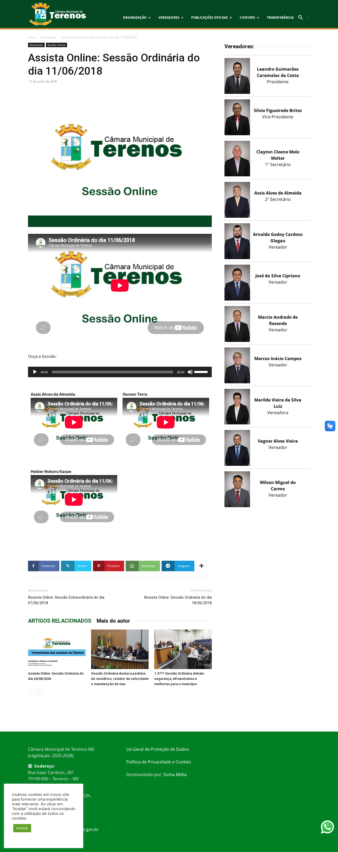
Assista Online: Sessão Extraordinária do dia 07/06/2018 (66, 600)
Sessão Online (56, 45)
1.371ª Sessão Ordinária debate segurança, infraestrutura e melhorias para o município (179, 678)
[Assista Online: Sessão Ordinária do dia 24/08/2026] (57, 649)
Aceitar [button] (22, 828)
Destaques (49, 37)
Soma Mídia (175, 774)
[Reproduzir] (34, 372)
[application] (120, 372)
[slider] (201, 371)
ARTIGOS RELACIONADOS (59, 621)
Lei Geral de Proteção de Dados (157, 749)
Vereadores (168, 17)
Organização (135, 17)
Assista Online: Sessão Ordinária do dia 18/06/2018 (178, 600)
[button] (302, 18)
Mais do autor (113, 621)
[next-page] (39, 692)
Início (32, 37)
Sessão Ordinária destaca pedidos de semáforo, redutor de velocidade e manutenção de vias (120, 678)
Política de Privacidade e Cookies (158, 762)
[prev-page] (31, 692)
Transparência (280, 17)
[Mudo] (190, 372)
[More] (201, 566)
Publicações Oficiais (209, 17)
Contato (247, 17)
